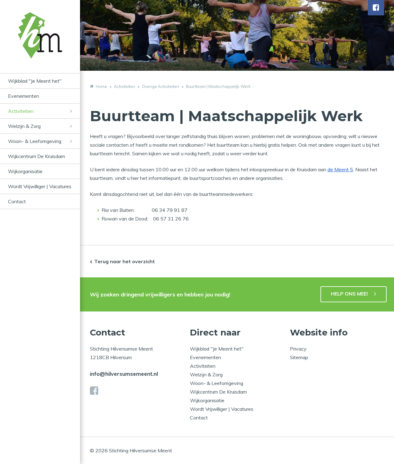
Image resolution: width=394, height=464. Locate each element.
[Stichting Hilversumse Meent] (40, 42)
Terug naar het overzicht (124, 261)
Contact (17, 201)
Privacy (298, 349)
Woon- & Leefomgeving (34, 141)
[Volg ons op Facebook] (376, 7)
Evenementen (23, 96)
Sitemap (299, 357)
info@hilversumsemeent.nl (124, 373)
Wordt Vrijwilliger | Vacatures (39, 186)
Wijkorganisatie (25, 171)
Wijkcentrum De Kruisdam (36, 156)
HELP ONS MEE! (349, 294)
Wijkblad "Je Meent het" (35, 81)
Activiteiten (21, 111)
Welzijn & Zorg (24, 126)
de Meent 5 (340, 169)
